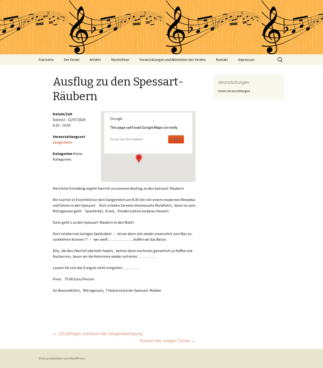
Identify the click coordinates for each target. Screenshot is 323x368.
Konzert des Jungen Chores (168, 340)
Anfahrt (95, 59)
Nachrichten (120, 59)
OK (176, 139)
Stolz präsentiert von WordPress (62, 358)
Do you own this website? (126, 139)
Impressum (246, 59)
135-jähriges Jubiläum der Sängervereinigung (97, 333)
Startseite (46, 59)
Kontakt (222, 59)
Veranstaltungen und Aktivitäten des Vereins (173, 59)
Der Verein (71, 59)
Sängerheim (62, 142)
